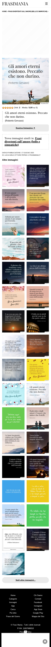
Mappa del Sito (38, 616)
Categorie (13, 599)
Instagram (38, 606)
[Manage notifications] (45, 641)
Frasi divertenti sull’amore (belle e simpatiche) (23, 141)
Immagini (13, 602)
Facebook (38, 602)
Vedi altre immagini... (26, 580)
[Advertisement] (25, 34)
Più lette (13, 613)
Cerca (13, 609)
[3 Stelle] (8, 108)
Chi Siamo (38, 595)
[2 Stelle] (5, 108)
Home (13, 595)
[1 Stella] (3, 108)
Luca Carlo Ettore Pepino (16, 155)
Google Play (38, 613)
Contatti (38, 599)
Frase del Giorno (13, 616)
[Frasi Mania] (15, 3)
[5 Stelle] (12, 108)
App (13, 606)
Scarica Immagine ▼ (25, 128)
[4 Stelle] (10, 108)
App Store (38, 609)
